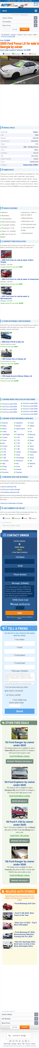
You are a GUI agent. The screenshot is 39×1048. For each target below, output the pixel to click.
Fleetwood (19, 461)
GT (30, 429)
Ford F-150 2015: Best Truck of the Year (24, 914)
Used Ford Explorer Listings (19, 796)
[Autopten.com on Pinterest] (14, 1041)
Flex (17, 464)
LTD (31, 432)
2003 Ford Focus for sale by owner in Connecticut (20, 279)
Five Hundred (20, 458)
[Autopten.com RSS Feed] (29, 1041)
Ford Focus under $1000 (9, 404)
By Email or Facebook (14, 691)
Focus (18, 466)
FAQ (23, 1044)
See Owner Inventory (20, 552)
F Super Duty (20, 434)
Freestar (18, 469)
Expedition (19, 423)
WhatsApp (17, 54)
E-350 (4, 455)
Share (37, 3)
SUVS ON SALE (19, 801)
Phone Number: (19, 575)
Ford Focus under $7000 (30, 409)
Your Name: (20, 639)
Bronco (4, 429)
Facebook (7, 54)
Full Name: (19, 557)
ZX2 (31, 466)
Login (36, 5)
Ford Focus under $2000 (9, 406)
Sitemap (14, 1044)
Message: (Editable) (19, 583)
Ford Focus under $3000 (9, 409)
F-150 (18, 440)
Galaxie (32, 426)
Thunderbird (33, 452)
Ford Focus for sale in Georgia (10, 489)
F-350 (18, 446)
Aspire (4, 426)
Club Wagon (6, 434)
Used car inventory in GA (8, 487)
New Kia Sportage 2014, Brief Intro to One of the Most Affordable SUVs (24, 944)
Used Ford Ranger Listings (19, 756)
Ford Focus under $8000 (30, 411)
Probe (31, 437)
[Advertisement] (19, 104)
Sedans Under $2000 (30, 165)
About (19, 1044)
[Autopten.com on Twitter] (20, 1041)
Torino (32, 455)
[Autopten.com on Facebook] (10, 1041)
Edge (3, 464)
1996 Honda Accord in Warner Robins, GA (17, 376)
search (24, 29)
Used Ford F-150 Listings (19, 835)
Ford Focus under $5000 (30, 403)
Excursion (5, 472)
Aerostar (5, 423)
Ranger (32, 440)
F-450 (18, 449)
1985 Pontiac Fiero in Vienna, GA (14, 359)
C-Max (4, 432)
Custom (4, 446)
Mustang (32, 434)
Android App (7, 1044)
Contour (4, 437)
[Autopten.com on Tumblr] (26, 1041)
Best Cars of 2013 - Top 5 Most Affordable (25, 924)
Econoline (5, 461)
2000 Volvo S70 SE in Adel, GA (13, 342)
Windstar (32, 464)
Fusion (32, 423)
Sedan (35, 132)
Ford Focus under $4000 (9, 412)
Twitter (25, 54)
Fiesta (18, 455)
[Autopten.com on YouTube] (23, 1041)
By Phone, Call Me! (13, 695)
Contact (33, 1044)
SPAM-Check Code (19, 600)
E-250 (4, 452)
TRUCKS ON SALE (19, 841)
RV (30, 443)
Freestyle (19, 472)
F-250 (18, 443)
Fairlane (18, 452)
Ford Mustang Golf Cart (25, 903)
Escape (4, 466)
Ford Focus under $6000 (30, 406)
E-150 (4, 449)
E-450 (4, 458)
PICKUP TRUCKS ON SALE (19, 761)
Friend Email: (19, 663)
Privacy (28, 1044)
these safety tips (17, 617)
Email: (19, 566)
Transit (32, 458)
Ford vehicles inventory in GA (10, 492)
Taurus (32, 446)
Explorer (18, 426)
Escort (4, 469)
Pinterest (33, 54)
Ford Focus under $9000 (30, 414)
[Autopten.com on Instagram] (17, 1041)
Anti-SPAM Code (20, 700)
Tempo (32, 449)
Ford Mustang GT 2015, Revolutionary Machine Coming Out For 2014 (24, 934)
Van (31, 461)
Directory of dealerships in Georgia (12, 503)
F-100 (18, 437)
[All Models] (19, 21)
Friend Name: (19, 655)
